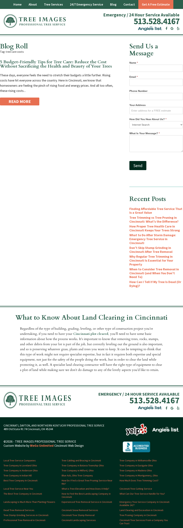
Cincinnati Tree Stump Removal (78, 515)
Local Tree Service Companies (20, 460)
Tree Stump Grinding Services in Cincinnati (26, 515)
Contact (129, 4)
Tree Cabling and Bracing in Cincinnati (81, 460)
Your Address (137, 105)
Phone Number (138, 91)
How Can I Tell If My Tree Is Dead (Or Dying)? (155, 284)
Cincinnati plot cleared (90, 334)
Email (133, 76)
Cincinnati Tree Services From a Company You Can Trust (144, 522)
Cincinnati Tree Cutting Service (136, 488)
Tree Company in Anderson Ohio (21, 470)
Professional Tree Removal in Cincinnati (24, 520)
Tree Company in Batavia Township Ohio (83, 465)
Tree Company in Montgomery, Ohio (139, 475)
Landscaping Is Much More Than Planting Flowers (29, 502)
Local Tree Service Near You (18, 488)
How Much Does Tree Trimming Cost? (139, 480)
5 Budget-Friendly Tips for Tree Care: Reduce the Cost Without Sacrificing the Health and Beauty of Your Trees (56, 64)
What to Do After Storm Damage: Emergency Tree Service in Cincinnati (152, 239)
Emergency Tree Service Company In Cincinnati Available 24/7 (144, 503)
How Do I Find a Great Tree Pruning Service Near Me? (87, 482)
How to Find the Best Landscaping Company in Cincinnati (86, 495)
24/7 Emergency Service (86, 4)
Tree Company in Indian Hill (18, 475)
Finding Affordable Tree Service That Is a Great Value (155, 211)
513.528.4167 (156, 21)
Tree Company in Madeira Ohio (136, 470)
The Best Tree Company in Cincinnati (23, 493)
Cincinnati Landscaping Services (79, 520)
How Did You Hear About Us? (147, 119)
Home (17, 4)
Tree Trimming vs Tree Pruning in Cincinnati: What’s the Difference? (154, 219)
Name (133, 62)
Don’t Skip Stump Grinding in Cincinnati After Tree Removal (150, 250)
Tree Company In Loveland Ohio (20, 465)
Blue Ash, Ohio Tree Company (77, 475)
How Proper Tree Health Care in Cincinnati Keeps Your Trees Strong (154, 228)
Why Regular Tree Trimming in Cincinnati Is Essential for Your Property (151, 260)
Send (137, 165)
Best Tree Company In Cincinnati (21, 480)
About (33, 4)
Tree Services (53, 4)
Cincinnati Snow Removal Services (80, 510)
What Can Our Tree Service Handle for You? (142, 493)
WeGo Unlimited (42, 445)
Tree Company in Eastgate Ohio (136, 465)
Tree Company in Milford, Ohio (78, 470)
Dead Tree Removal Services (19, 510)
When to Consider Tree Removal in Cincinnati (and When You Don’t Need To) (154, 273)
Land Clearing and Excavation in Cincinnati (141, 510)
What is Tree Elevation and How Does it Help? (85, 488)
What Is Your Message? (144, 133)
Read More (20, 101)
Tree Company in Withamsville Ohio (138, 460)
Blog (113, 4)
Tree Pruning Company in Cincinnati (138, 515)
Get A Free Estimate (156, 4)
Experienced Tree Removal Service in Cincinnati (87, 502)
